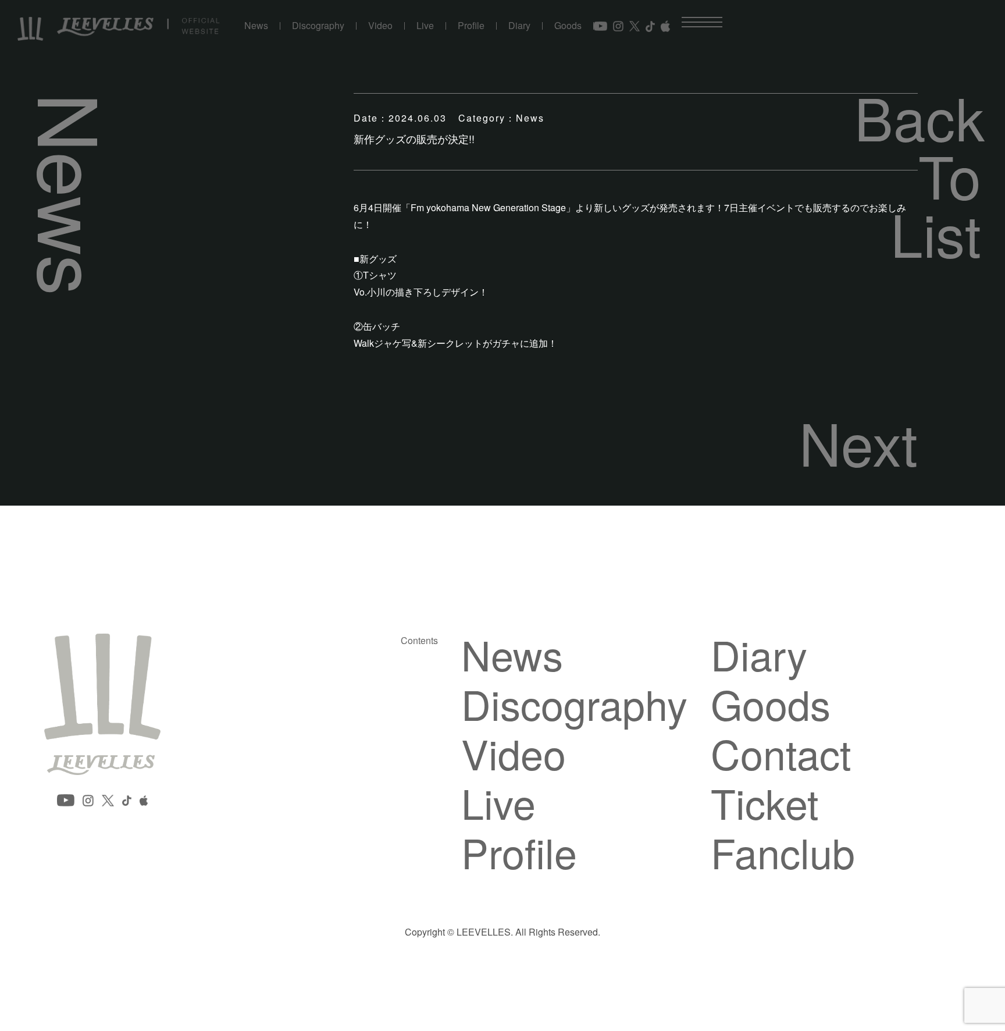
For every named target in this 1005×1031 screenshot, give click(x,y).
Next (858, 442)
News (256, 26)
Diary (519, 26)
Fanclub (783, 851)
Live (425, 26)
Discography (318, 26)
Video (380, 26)
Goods (568, 26)
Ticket (764, 802)
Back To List (917, 174)
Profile (471, 26)
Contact (781, 753)
